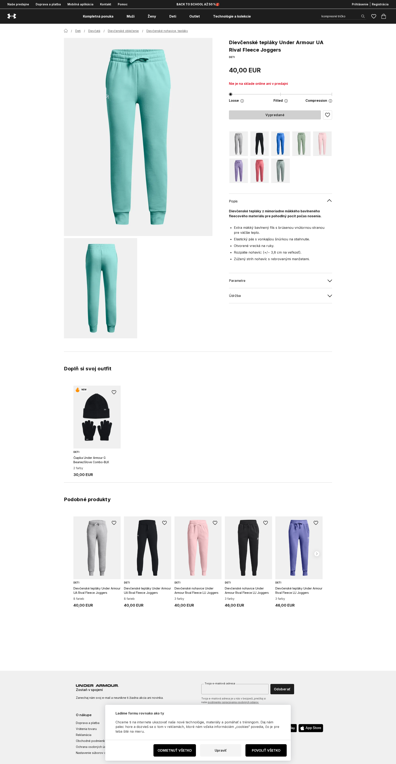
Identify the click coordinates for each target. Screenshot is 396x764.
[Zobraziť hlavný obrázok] (138, 137)
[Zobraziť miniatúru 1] (100, 288)
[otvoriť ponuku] (117, 16)
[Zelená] (301, 143)
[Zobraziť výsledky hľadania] (363, 16)
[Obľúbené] (373, 16)
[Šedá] (238, 143)
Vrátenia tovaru (86, 729)
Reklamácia (83, 735)
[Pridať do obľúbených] (114, 392)
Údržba (235, 295)
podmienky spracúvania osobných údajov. (233, 702)
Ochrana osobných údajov (94, 747)
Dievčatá (94, 31)
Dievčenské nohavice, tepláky (167, 31)
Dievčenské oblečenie (123, 31)
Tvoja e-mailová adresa (220, 683)
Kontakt (105, 4)
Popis (233, 201)
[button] (327, 114)
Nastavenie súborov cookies (95, 753)
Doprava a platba (48, 4)
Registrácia (380, 4)
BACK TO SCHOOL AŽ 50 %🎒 (198, 4)
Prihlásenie (360, 4)
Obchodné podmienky (91, 741)
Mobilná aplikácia (80, 4)
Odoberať (282, 689)
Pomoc (123, 4)
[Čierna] (259, 143)
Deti (78, 31)
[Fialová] (238, 170)
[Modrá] (280, 143)
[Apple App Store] (310, 728)
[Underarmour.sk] (11, 16)
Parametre (237, 280)
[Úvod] (66, 31)
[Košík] (383, 16)
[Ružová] (322, 143)
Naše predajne (18, 4)
